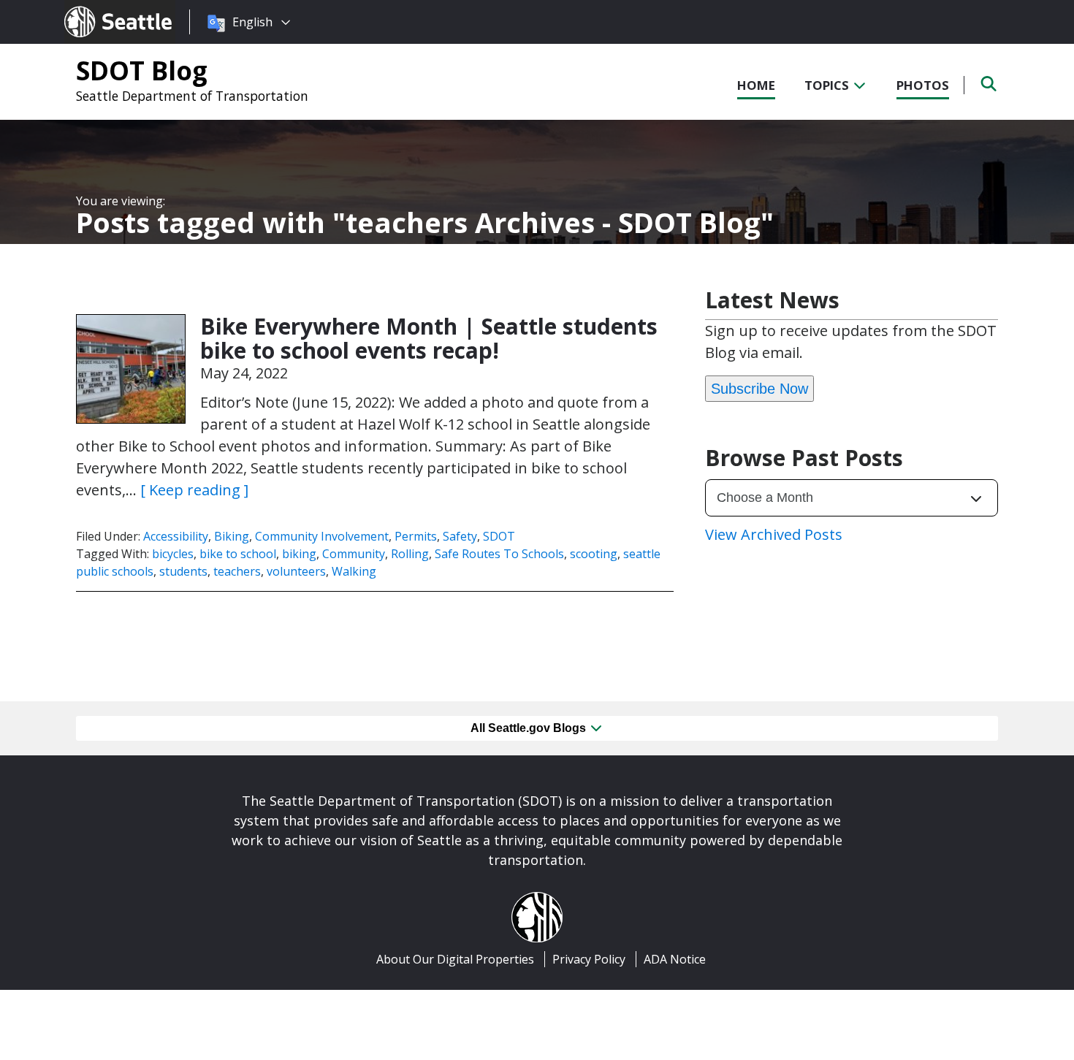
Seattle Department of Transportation (192, 95)
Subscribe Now (759, 389)
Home (756, 85)
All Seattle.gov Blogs (530, 728)
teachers (237, 571)
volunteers (296, 571)
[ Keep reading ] (194, 490)
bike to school (237, 554)
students (183, 571)
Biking (231, 536)
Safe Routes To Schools (499, 554)
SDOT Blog (141, 70)
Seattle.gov (95, 8)
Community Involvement (322, 536)
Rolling (410, 554)
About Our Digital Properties (455, 959)
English (252, 22)
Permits (416, 536)
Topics (828, 85)
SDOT (499, 536)
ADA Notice (675, 959)
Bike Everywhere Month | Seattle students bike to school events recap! (429, 338)
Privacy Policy (588, 959)
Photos (922, 85)
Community (353, 554)
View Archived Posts (773, 534)
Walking (354, 571)
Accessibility (175, 536)
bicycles (173, 554)
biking (299, 554)
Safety (460, 536)
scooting (593, 554)
